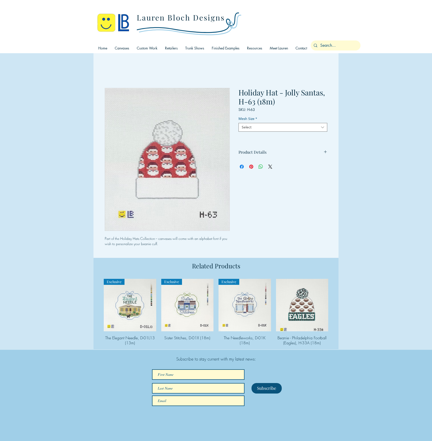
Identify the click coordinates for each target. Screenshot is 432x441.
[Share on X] (270, 167)
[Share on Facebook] (242, 167)
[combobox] (282, 127)
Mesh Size (247, 119)
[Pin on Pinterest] (251, 167)
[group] (216, 312)
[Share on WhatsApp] (261, 167)
